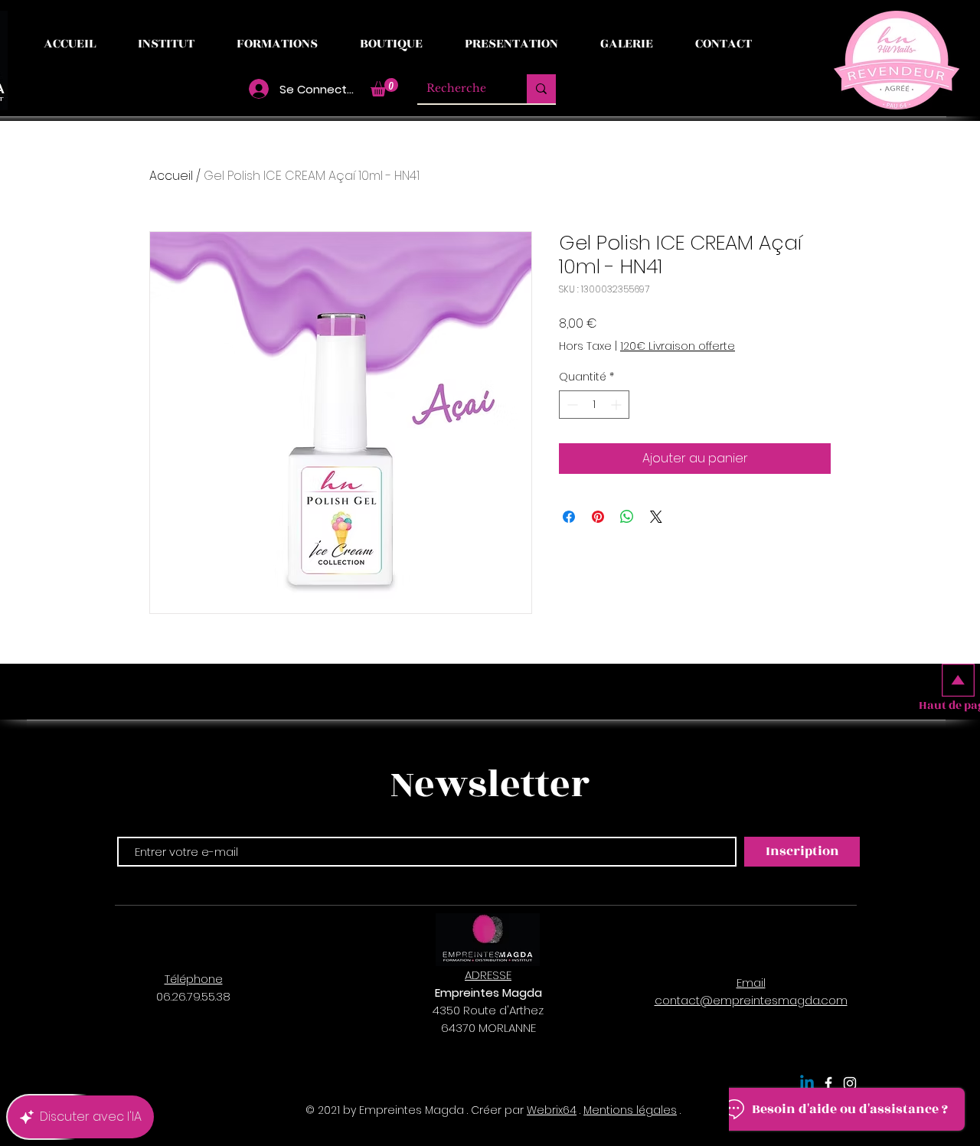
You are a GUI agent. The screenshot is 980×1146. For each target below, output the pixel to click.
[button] (384, 87)
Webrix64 (552, 1110)
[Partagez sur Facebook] (569, 517)
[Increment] (617, 404)
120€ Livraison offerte (677, 346)
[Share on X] (656, 517)
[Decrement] (570, 404)
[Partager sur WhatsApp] (627, 517)
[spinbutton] (594, 404)
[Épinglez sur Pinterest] (598, 517)
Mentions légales (630, 1110)
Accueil (171, 175)
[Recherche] (541, 88)
